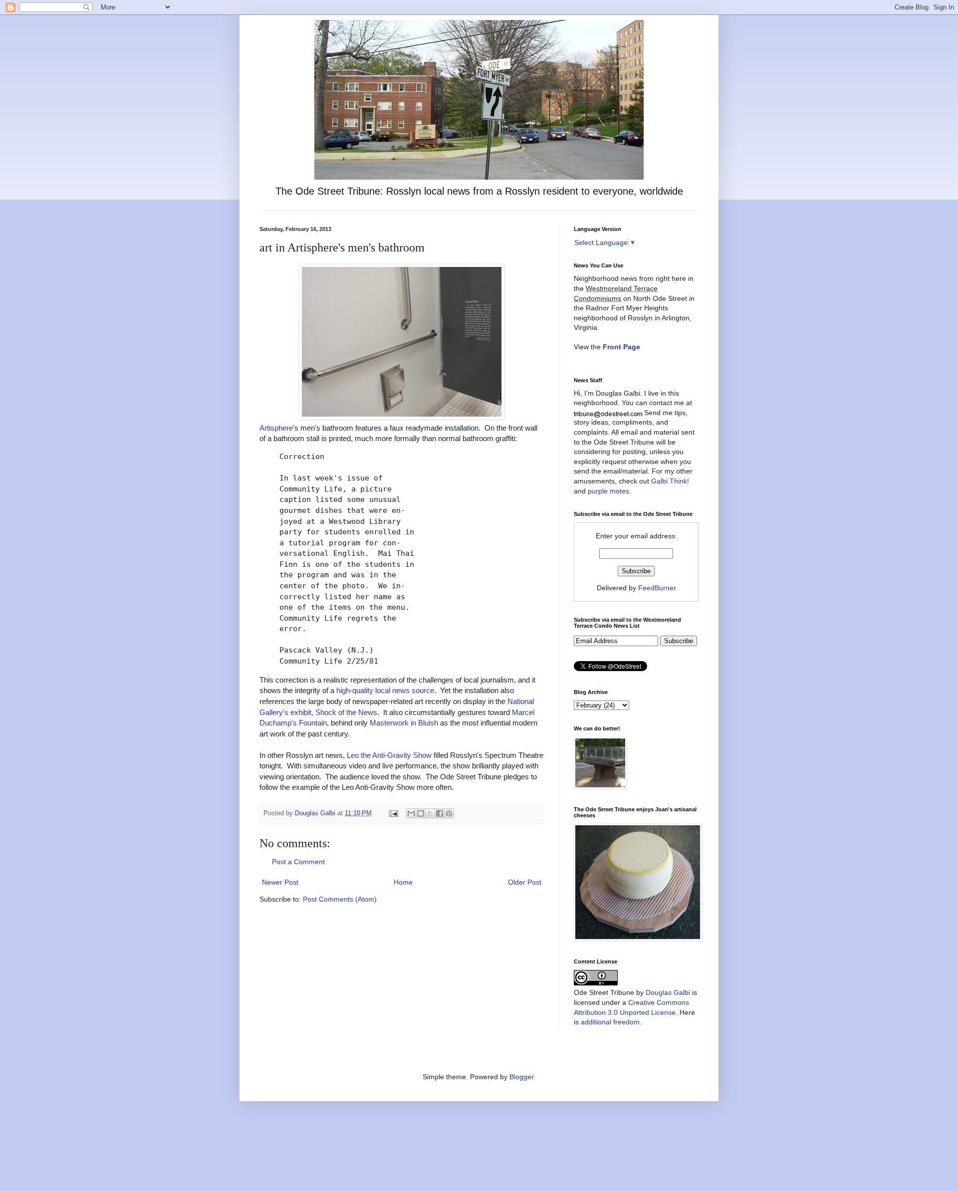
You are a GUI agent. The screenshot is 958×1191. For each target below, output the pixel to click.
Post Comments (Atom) (340, 899)
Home (403, 882)
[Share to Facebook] (440, 813)
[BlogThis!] (421, 813)
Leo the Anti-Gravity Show (389, 755)
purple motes (608, 491)
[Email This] (411, 813)
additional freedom (610, 1022)
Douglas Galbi (668, 992)
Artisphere (276, 428)
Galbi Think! (670, 481)
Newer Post (280, 882)
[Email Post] (393, 813)
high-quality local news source (385, 690)
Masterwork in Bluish (404, 722)
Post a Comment (298, 862)
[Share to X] (430, 813)
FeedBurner (657, 588)
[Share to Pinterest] (449, 813)
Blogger (521, 1077)
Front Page (621, 347)
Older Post (524, 882)
